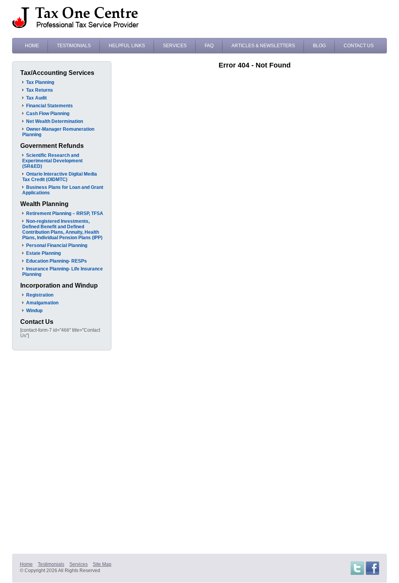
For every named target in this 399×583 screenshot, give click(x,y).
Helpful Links (127, 45)
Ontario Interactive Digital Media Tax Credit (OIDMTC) (59, 176)
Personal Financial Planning (56, 245)
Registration (39, 295)
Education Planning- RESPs (56, 261)
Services (175, 45)
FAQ (209, 45)
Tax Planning (40, 82)
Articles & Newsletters (263, 45)
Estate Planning (43, 253)
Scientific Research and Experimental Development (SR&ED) (52, 161)
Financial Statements (49, 105)
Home (32, 45)
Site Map (102, 564)
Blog (319, 45)
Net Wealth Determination (54, 121)
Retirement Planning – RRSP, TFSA (64, 213)
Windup (34, 310)
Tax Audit (36, 98)
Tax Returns (39, 90)
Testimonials (74, 45)
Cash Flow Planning (47, 113)
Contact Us (359, 45)
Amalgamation (42, 303)
